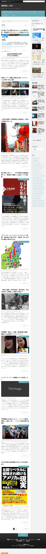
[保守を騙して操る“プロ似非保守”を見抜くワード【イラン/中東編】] (34, 102)
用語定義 (13, 15)
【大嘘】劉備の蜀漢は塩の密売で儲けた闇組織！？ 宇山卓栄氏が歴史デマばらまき (41, 116)
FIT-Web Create (22, 545)
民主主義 (14, 98)
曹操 (33, 193)
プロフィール (26, 12)
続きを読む (25, 71)
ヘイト (40, 173)
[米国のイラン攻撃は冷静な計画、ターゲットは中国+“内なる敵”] (34, 108)
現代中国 (8, 58)
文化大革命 (34, 190)
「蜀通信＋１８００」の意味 (7, 12)
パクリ (38, 170)
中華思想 (12, 355)
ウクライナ (34, 168)
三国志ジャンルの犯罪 (40, 175)
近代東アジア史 (24, 179)
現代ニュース (24, 82)
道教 (36, 205)
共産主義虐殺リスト (5, 15)
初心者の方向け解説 (36, 185)
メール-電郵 (33, 12)
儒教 (33, 183)
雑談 (14, 58)
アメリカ (8, 98)
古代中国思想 (24, 466)
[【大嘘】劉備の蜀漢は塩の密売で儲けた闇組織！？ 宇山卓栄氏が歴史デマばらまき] (34, 115)
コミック (34, 170)
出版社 (41, 183)
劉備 (41, 185)
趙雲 (40, 203)
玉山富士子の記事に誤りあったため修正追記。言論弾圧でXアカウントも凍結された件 (41, 94)
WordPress (32, 545)
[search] (44, 1)
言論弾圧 (11, 58)
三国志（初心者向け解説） (37, 178)
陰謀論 (20, 214)
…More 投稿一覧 (36, 140)
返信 (33, 205)
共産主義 (11, 98)
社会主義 (34, 200)
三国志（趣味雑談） (36, 180)
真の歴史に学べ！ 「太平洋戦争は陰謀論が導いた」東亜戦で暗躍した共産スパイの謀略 (15, 175)
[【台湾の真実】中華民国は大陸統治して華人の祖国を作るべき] (34, 123)
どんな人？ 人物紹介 (10, 441)
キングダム (3, 355)
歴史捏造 (15, 311)
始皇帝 (40, 188)
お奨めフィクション (36, 158)
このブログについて (18, 12)
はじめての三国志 (36, 165)
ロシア (34, 175)
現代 (17, 98)
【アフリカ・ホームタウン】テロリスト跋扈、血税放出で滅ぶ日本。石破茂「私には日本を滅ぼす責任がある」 (15, 237)
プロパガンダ (8, 355)
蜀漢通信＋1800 (7, 6)
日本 (10, 214)
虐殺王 (38, 200)
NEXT (26, 528)
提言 (7, 153)
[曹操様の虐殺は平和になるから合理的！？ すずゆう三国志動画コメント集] (34, 87)
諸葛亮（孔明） (35, 203)
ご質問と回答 (35, 160)
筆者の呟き (25, 34)
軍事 (22, 98)
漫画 (37, 195)
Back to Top (23, 535)
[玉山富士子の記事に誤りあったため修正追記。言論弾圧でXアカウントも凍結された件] (34, 94)
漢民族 (11, 398)
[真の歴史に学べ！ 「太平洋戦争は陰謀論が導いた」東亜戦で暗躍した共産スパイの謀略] (34, 130)
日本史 (13, 311)
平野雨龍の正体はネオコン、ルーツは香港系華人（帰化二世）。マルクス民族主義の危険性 (15, 421)
